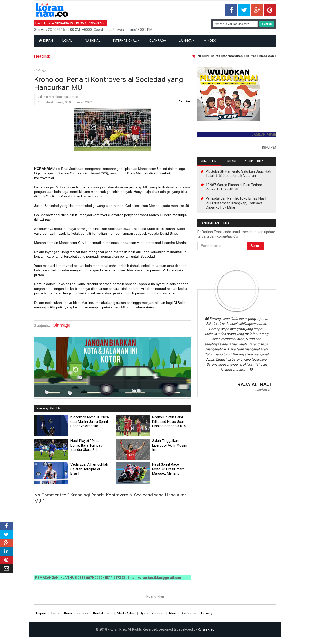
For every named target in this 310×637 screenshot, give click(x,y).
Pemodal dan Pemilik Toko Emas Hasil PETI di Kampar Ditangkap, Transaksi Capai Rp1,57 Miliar (236, 202)
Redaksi (83, 613)
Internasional (125, 40)
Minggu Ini (209, 161)
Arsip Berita (254, 161)
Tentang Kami (61, 613)
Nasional (93, 40)
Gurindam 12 (262, 390)
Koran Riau (206, 629)
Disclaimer (189, 613)
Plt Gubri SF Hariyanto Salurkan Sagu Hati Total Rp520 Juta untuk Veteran (238, 173)
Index (210, 40)
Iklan (172, 613)
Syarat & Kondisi (152, 613)
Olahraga (158, 40)
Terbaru (231, 161)
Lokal (67, 40)
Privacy (206, 613)
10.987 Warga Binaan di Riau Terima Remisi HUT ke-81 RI (234, 187)
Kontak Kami (102, 613)
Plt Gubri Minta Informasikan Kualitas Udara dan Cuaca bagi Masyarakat (247, 56)
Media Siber (126, 613)
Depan (47, 40)
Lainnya (185, 40)
